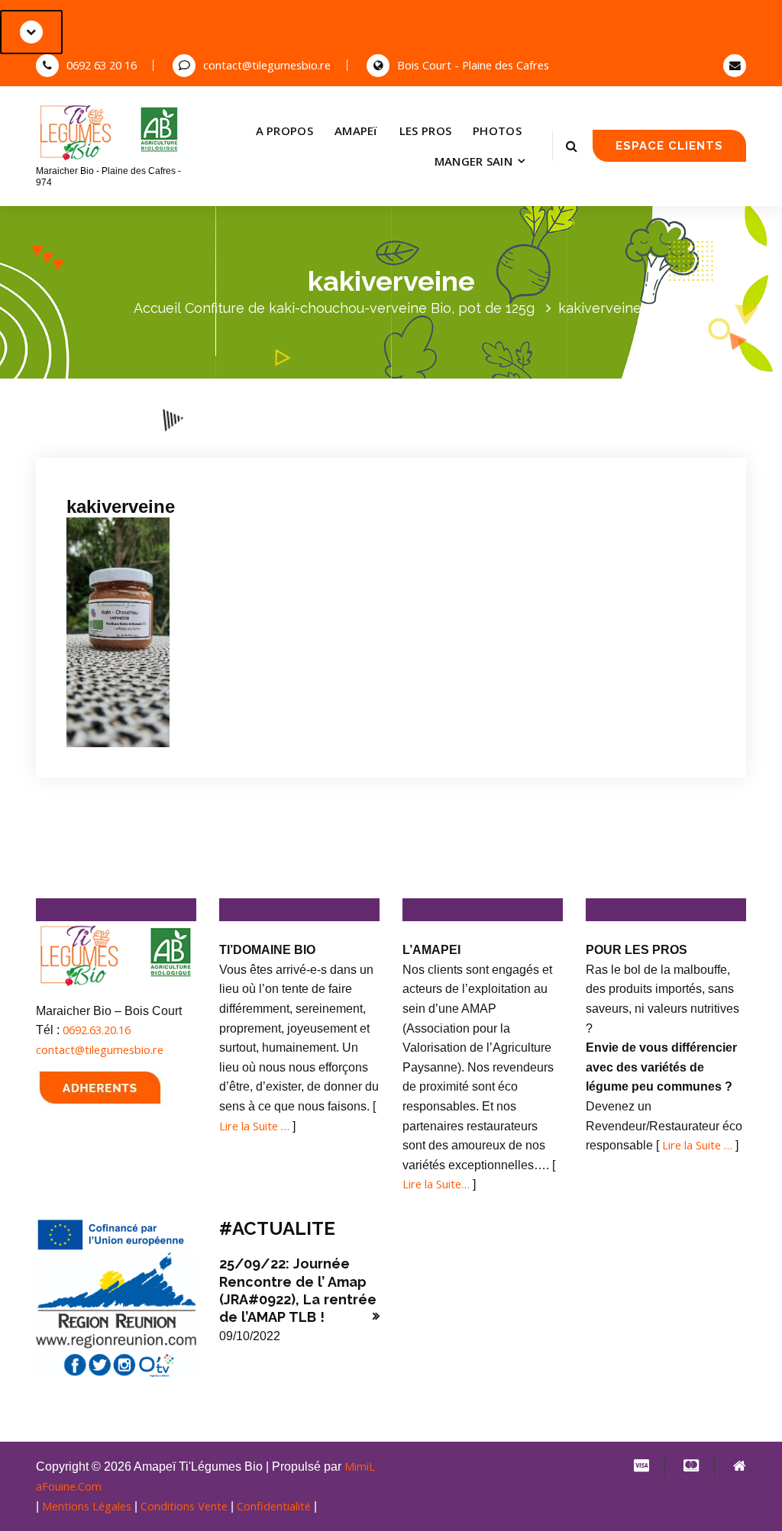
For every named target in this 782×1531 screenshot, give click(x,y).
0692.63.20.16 (97, 1029)
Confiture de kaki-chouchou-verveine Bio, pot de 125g (360, 308)
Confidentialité (274, 1505)
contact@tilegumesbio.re (267, 65)
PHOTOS (497, 130)
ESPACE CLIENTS (669, 145)
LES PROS (425, 130)
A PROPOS (284, 130)
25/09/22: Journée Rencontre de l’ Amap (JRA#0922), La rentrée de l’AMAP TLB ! (297, 1290)
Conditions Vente (184, 1505)
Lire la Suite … (254, 1125)
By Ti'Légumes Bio (259, 437)
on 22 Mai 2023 (149, 437)
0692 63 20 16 (101, 65)
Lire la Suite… (436, 1183)
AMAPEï (356, 130)
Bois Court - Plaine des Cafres (473, 65)
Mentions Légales (86, 1505)
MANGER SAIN (473, 161)
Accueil (157, 308)
